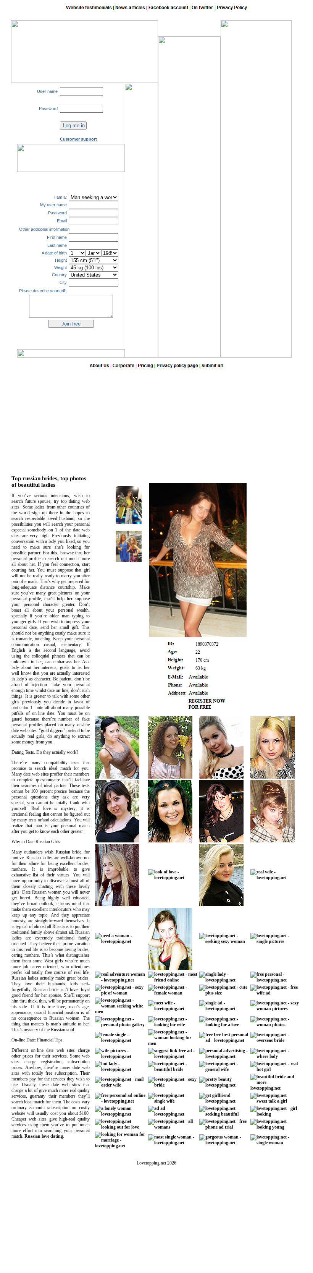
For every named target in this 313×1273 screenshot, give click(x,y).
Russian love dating (43, 1136)
